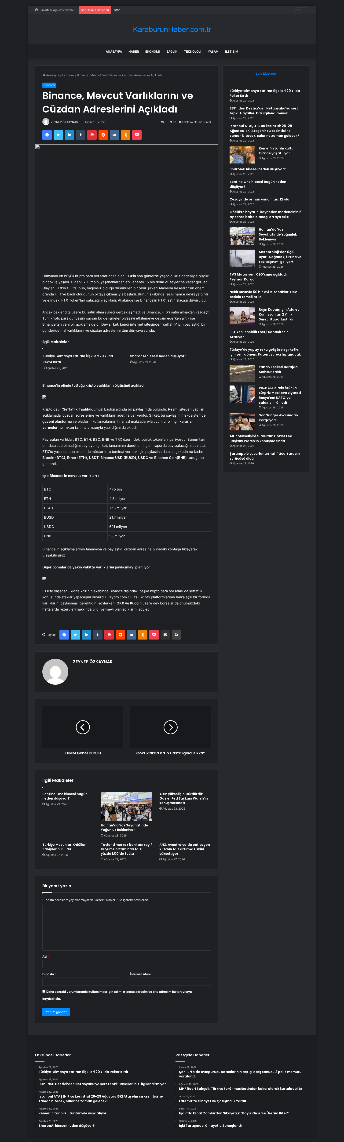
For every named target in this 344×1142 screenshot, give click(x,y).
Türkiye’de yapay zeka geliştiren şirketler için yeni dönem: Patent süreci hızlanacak (265, 352)
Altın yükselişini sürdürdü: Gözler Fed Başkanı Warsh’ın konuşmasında (183, 798)
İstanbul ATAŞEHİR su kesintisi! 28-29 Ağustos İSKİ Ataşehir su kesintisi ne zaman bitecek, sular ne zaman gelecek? (264, 131)
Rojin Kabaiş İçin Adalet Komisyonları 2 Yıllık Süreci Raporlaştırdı (279, 314)
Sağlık (171, 51)
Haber (133, 51)
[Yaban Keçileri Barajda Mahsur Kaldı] (242, 373)
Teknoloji (192, 51)
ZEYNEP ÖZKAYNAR (64, 122)
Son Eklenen (265, 73)
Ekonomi (152, 51)
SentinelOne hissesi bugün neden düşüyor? (65, 796)
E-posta (49, 974)
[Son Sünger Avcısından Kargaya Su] (242, 421)
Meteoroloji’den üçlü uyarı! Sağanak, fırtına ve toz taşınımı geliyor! (280, 257)
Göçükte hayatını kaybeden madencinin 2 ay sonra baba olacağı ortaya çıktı (265, 214)
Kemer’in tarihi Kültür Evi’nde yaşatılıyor (277, 151)
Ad (45, 956)
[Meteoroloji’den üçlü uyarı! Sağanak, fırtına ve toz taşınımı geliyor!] (242, 258)
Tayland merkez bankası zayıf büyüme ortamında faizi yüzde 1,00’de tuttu (126, 849)
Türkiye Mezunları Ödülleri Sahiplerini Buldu (64, 846)
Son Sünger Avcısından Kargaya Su (278, 417)
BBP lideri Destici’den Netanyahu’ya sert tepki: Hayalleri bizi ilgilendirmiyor (264, 111)
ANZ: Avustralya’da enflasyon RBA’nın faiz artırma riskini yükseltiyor (184, 849)
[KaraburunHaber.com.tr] (172, 29)
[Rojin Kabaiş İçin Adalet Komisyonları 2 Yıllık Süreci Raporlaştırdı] (242, 316)
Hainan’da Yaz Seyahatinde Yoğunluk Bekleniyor (124, 827)
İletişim (231, 51)
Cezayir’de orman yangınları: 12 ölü (259, 199)
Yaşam (213, 51)
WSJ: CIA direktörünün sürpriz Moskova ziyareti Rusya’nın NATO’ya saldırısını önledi (280, 395)
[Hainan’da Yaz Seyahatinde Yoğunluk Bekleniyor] (126, 806)
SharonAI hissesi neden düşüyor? (158, 356)
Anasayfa (114, 51)
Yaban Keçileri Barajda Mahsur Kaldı (278, 369)
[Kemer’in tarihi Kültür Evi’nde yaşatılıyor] (242, 155)
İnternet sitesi (140, 974)
